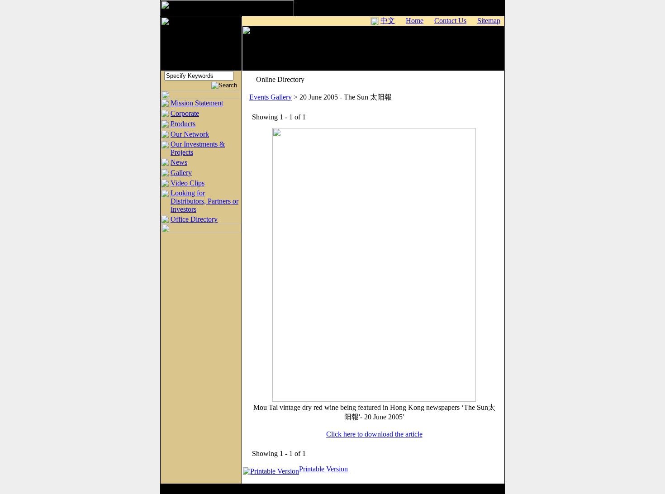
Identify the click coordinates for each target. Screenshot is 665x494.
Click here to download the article (374, 434)
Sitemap (488, 20)
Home (414, 20)
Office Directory (194, 219)
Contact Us (450, 20)
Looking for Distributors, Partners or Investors (204, 201)
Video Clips (187, 183)
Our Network (190, 134)
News (179, 162)
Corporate (185, 113)
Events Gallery (270, 97)
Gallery (181, 172)
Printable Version (323, 469)
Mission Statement (197, 103)
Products (183, 124)
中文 (387, 20)
